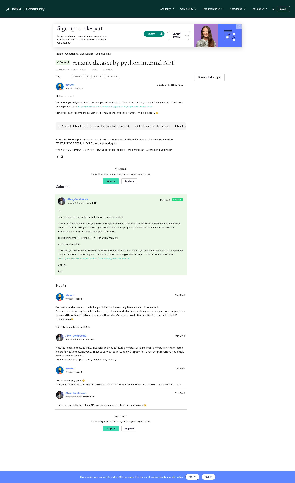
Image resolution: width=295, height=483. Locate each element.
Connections (112, 76)
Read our (171, 476)
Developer (258, 8)
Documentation (211, 8)
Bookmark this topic (209, 77)
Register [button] (129, 181)
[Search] (273, 9)
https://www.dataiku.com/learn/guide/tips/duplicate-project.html (115, 106)
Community (186, 8)
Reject (208, 476)
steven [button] (69, 84)
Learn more (176, 35)
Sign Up (151, 33)
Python (98, 76)
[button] (239, 26)
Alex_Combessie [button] (77, 199)
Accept (192, 476)
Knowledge (236, 8)
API (88, 76)
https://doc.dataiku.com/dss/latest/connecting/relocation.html (93, 258)
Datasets (77, 76)
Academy (165, 8)
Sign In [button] (111, 181)
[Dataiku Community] (25, 9)
